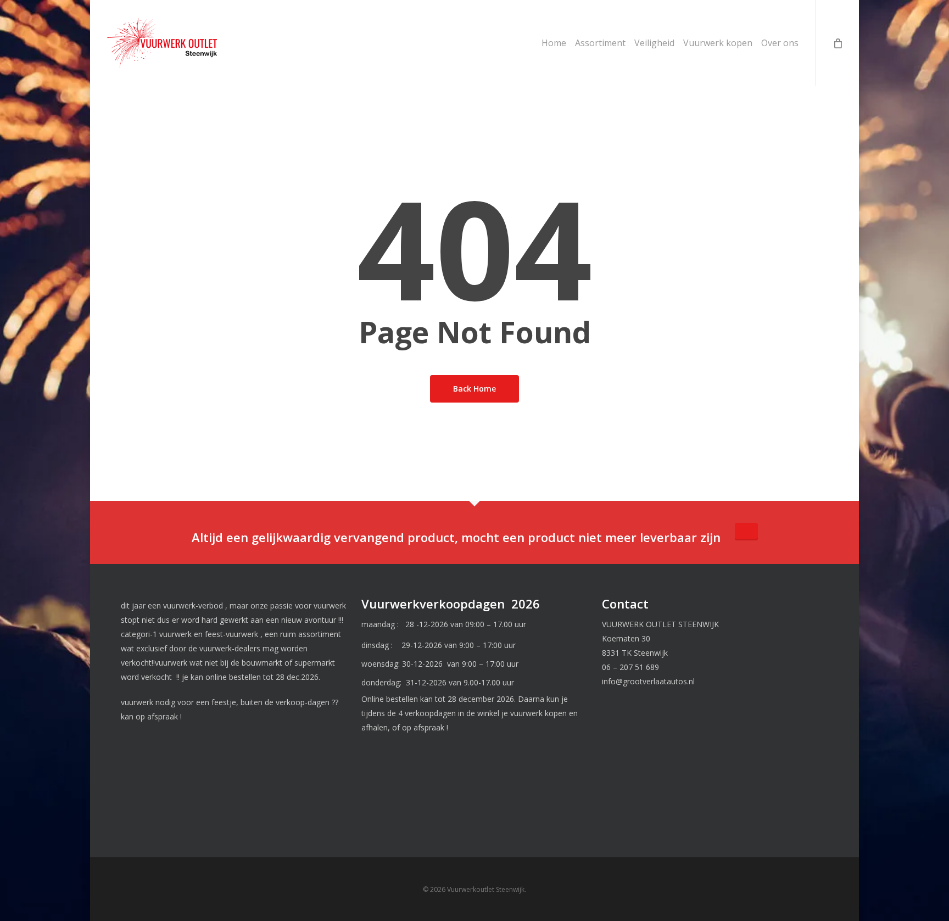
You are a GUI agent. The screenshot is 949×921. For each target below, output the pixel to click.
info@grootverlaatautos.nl (648, 681)
